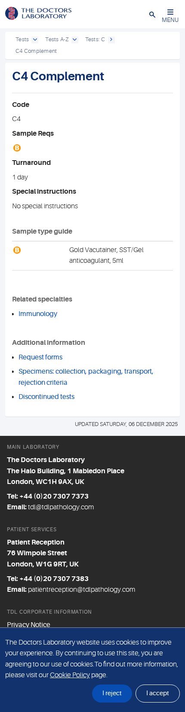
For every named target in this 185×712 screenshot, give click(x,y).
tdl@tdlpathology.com (61, 507)
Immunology (37, 314)
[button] (152, 14)
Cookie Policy (70, 675)
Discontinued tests (46, 397)
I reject (112, 693)
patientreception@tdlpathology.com (81, 589)
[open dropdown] (34, 40)
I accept (157, 693)
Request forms (40, 357)
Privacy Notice (28, 625)
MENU (170, 19)
